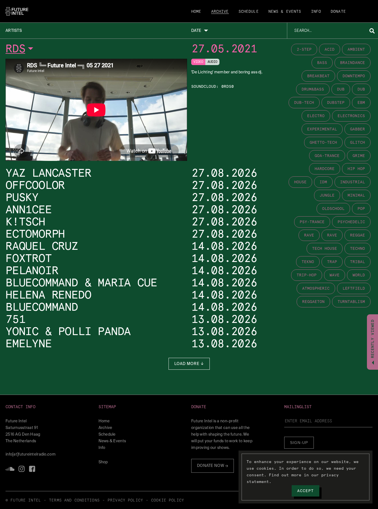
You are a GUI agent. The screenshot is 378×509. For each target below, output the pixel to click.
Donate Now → (212, 465)
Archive (220, 12)
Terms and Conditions (74, 500)
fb (32, 469)
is (22, 469)
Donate (338, 12)
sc (10, 469)
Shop (103, 461)
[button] (50, 407)
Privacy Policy (125, 500)
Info (316, 12)
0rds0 (227, 86)
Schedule (249, 12)
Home (196, 12)
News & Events (284, 12)
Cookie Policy (167, 500)
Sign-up (299, 442)
